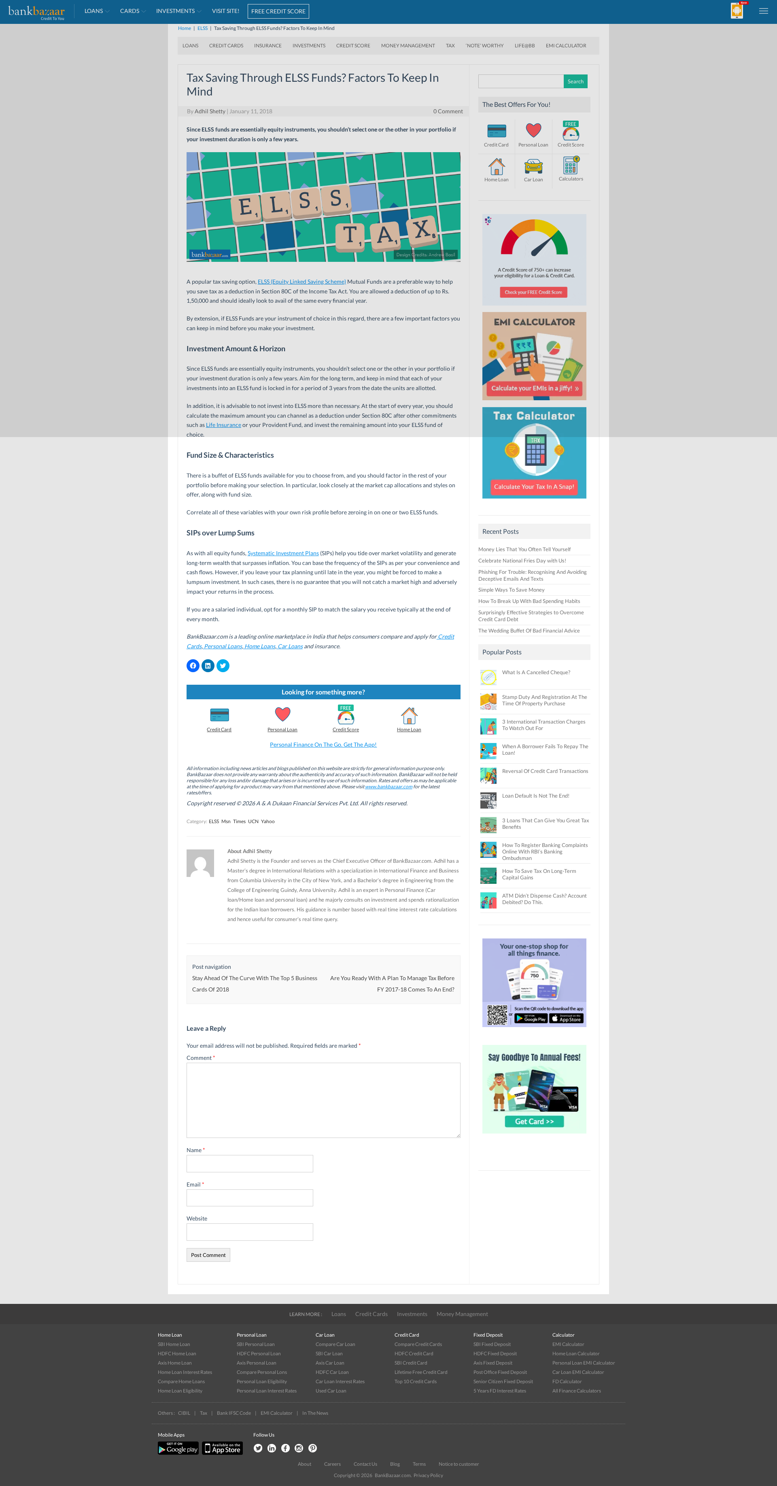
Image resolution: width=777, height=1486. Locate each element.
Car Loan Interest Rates (340, 1381)
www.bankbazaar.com (388, 786)
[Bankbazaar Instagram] (299, 1449)
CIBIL (184, 1413)
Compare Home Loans (181, 1381)
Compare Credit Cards (418, 1344)
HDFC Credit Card (414, 1353)
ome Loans (262, 646)
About (304, 1464)
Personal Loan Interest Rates (267, 1391)
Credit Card (219, 729)
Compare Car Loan (335, 1344)
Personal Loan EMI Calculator (583, 1363)
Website (197, 1218)
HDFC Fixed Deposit (495, 1353)
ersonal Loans (225, 646)
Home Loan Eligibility (180, 1391)
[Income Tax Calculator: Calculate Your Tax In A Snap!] (534, 500)
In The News (315, 1413)
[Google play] (179, 1453)
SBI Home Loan (174, 1344)
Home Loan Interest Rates (185, 1372)
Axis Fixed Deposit (492, 1363)
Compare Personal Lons (262, 1372)
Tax (203, 1413)
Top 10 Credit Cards (416, 1381)
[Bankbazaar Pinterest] (312, 1449)
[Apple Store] (221, 1453)
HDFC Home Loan (177, 1353)
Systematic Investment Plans (283, 553)
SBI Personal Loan (256, 1344)
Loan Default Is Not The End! (535, 795)
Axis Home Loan (175, 1363)
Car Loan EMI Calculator (578, 1372)
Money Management (462, 1313)
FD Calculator (567, 1381)
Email (195, 1184)
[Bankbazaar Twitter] (257, 1449)
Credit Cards (371, 1313)
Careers (332, 1464)
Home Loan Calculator (576, 1353)
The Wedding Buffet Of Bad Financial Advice (529, 630)
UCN (253, 821)
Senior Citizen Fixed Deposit (503, 1381)
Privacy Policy (428, 1475)
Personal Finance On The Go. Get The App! (323, 744)
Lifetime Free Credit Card (421, 1372)
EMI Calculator (568, 1344)
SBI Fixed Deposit (492, 1344)
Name (196, 1149)
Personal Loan (282, 729)
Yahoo (268, 821)
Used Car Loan (331, 1391)
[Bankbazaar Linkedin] (271, 1449)
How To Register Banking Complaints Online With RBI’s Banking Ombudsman (545, 851)
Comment (201, 1057)
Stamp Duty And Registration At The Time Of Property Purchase (544, 700)
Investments (412, 1313)
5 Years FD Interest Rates (499, 1391)
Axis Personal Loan (256, 1363)
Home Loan (409, 729)
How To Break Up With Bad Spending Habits (529, 601)
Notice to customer (459, 1464)
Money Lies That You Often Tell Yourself (524, 549)
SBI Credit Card (411, 1363)
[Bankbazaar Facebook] (285, 1449)
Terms (419, 1464)
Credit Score (346, 729)
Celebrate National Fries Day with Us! (522, 560)
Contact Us (365, 1464)
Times (239, 821)
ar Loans (292, 646)
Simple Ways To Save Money (511, 589)
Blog (395, 1464)
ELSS (214, 821)
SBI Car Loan (329, 1353)
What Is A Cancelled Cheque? (536, 672)
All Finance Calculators (576, 1391)
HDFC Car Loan (332, 1372)
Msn (226, 821)
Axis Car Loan (330, 1363)
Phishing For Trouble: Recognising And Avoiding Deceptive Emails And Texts (532, 575)
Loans (338, 1313)
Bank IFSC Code (234, 1413)
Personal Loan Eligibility (262, 1381)
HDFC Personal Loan (259, 1353)
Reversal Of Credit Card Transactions (545, 771)
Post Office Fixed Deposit (500, 1372)
